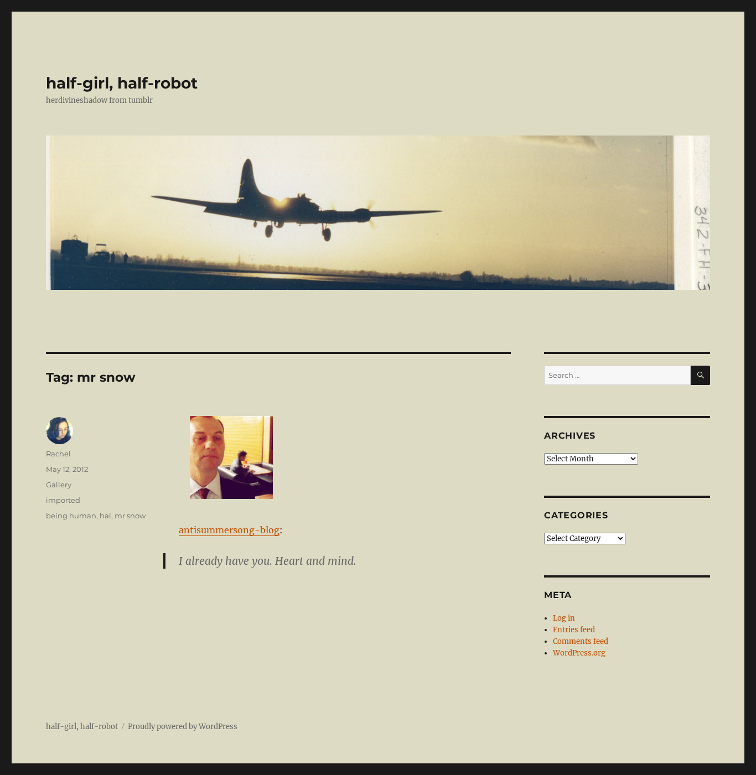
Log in (564, 618)
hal (105, 515)
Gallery (58, 484)
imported (63, 500)
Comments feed (580, 641)
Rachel (58, 453)
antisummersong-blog (229, 529)
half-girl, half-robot (122, 83)
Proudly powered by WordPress (182, 726)
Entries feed (574, 629)
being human (71, 515)
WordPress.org (579, 653)
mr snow (130, 515)
